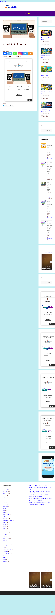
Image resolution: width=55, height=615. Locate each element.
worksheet (5, 551)
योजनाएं (4, 559)
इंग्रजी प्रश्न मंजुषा (6, 553)
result (4, 528)
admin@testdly (49, 158)
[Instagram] (20, 53)
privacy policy (6, 567)
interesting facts (6, 504)
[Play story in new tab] (48, 467)
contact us (5, 571)
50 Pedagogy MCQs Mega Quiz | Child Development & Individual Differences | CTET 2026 (40, 487)
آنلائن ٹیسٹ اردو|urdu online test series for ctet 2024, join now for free (49, 206)
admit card (5, 490)
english (4, 498)
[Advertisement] (27, 605)
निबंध (4, 557)
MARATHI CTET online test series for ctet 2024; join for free (49, 168)
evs (3, 500)
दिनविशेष (4, 555)
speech (4, 535)
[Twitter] (10, 53)
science (4, 531)
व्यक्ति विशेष (5, 561)
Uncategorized (6, 545)
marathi (4, 508)
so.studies (5, 533)
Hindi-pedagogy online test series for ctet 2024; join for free (49, 227)
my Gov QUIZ (6, 514)
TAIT (4, 537)
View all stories (48, 253)
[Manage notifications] (52, 612)
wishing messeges (7, 549)
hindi (4, 502)
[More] (30, 53)
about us (5, 569)
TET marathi (6, 539)
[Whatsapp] (15, 53)
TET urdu (5, 541)
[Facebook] (5, 53)
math (4, 510)
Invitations (5, 506)
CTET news (5, 494)
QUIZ (4, 522)
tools (4, 543)
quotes (4, 524)
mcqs (4, 512)
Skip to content (3, 1)
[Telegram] (25, 53)
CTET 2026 (5, 492)
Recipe (4, 526)
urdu (4, 547)
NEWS (4, 516)
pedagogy (5, 518)
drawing (5, 496)
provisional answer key (8, 520)
